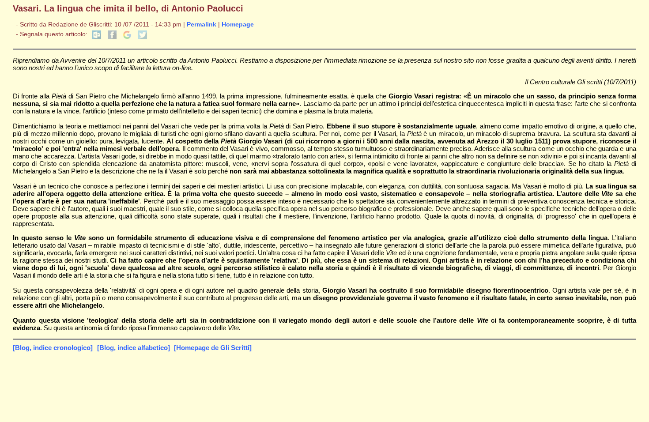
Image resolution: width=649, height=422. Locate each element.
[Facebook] (112, 37)
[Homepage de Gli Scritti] (213, 347)
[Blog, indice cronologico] (53, 347)
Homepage (238, 24)
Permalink (201, 24)
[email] (96, 37)
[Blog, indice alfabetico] (133, 347)
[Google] (127, 37)
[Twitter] (142, 37)
